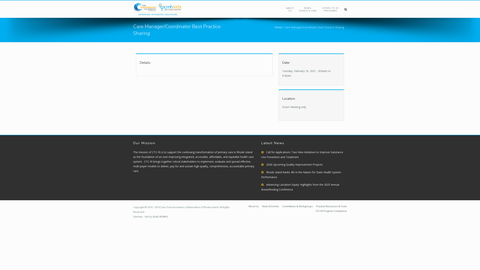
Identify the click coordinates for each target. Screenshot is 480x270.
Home (278, 27)
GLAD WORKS (160, 216)
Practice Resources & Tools (331, 206)
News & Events (270, 206)
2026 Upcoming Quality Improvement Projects (294, 164)
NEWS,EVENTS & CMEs (308, 9)
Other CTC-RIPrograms (330, 9)
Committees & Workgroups (297, 206)
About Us (290, 9)
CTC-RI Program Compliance (331, 211)
